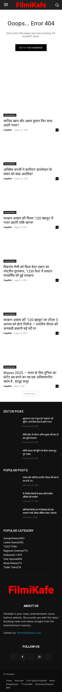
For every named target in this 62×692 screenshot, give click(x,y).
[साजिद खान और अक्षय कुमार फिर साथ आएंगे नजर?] (31, 103)
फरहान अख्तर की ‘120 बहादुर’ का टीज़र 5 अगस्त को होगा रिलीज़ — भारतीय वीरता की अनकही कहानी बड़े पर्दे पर (30, 324)
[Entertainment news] (31, 4)
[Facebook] (22, 657)
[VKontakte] (48, 657)
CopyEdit (7, 130)
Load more (30, 393)
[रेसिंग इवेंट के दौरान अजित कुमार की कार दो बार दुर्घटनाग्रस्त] (11, 439)
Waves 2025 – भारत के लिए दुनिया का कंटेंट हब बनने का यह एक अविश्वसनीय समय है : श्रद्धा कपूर (29, 377)
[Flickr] (31, 657)
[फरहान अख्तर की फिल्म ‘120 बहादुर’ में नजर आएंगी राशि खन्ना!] (31, 200)
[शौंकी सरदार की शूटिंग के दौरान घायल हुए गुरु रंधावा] (11, 455)
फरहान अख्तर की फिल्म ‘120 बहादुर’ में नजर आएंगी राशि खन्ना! (28, 220)
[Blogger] (14, 657)
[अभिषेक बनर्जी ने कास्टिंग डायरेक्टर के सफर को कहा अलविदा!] (31, 151)
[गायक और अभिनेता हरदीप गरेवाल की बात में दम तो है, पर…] (11, 481)
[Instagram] (39, 657)
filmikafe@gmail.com (29, 632)
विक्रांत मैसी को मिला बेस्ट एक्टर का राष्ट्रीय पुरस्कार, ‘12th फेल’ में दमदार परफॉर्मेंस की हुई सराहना (27, 271)
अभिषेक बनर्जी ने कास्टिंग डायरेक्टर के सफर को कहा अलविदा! (27, 172)
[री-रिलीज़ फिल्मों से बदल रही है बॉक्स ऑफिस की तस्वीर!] (11, 498)
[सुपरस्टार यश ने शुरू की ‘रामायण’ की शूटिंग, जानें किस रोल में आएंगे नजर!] (11, 423)
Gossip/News (9, 115)
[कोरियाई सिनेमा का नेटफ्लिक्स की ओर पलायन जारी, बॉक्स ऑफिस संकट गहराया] (11, 514)
